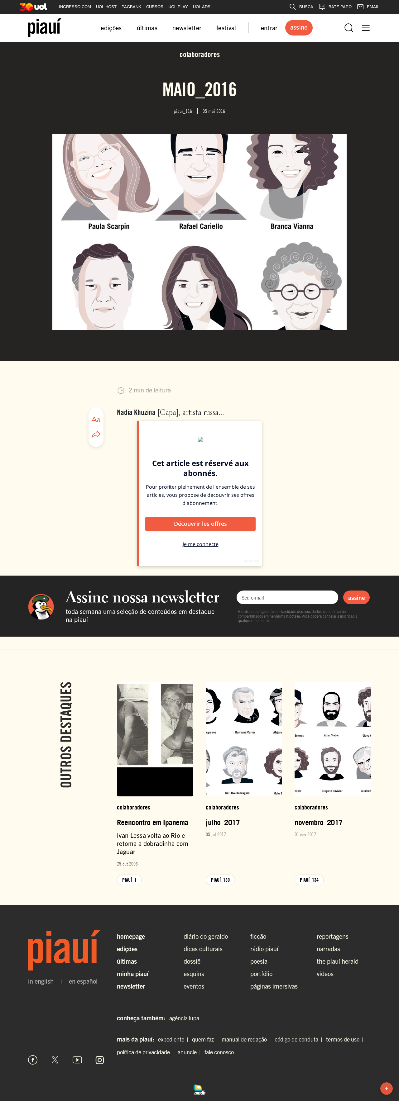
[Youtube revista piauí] (77, 1060)
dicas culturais (203, 948)
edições (111, 27)
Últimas (127, 961)
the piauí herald (337, 961)
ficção (258, 936)
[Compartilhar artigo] (96, 434)
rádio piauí (264, 948)
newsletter (186, 27)
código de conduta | (300, 1039)
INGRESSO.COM (75, 6)
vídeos (325, 973)
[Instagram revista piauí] (99, 1060)
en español (83, 981)
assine (356, 597)
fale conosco (219, 1052)
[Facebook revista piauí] (32, 1060)
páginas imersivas (274, 986)
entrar (269, 27)
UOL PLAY (178, 6)
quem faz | (206, 1039)
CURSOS (154, 6)
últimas (147, 27)
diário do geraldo (206, 936)
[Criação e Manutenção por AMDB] (199, 1089)
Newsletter (131, 986)
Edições (127, 948)
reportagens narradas (333, 942)
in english (41, 981)
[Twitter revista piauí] (55, 1060)
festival (226, 27)
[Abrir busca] (348, 27)
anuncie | (190, 1052)
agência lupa (184, 1018)
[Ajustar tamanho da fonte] (96, 419)
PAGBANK (131, 6)
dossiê (192, 961)
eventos (194, 986)
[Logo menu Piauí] (44, 27)
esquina (194, 973)
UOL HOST (106, 6)
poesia (258, 961)
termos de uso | (346, 1039)
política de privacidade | (146, 1052)
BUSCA (306, 6)
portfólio (261, 973)
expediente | (174, 1039)
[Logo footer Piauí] (66, 950)
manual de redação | (247, 1039)
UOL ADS (201, 6)
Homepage (131, 936)
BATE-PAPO (340, 6)
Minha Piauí (132, 973)
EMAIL (373, 6)
